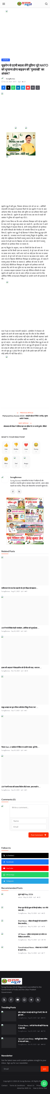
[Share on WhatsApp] (13, 88)
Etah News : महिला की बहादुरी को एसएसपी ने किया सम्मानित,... (32, 922)
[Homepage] (25, 4)
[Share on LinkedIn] (18, 88)
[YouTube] (17, 1000)
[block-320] (25, 521)
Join (44, 1069)
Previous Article (26, 413)
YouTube (9, 868)
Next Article (24, 423)
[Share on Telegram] (23, 88)
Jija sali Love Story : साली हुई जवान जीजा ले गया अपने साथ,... (32, 1040)
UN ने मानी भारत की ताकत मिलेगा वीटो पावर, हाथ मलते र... (21, 786)
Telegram (10, 881)
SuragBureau (16, 477)
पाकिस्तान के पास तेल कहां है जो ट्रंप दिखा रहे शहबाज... (19, 588)
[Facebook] (13, 491)
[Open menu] (4, 4)
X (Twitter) (10, 855)
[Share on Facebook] (3, 88)
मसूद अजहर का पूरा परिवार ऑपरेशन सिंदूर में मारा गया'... (19, 707)
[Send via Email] (28, 88)
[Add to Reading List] (38, 88)
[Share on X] (8, 88)
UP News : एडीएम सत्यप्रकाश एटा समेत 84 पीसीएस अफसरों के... (32, 935)
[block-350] (20, 128)
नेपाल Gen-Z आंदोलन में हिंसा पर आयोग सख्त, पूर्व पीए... (20, 747)
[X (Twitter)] (4, 1000)
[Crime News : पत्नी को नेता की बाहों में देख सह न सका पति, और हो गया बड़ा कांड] (8, 1029)
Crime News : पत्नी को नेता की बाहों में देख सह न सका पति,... (33, 1026)
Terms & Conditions (17, 1085)
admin (20, 897)
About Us (30, 1085)
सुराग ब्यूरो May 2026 (25, 894)
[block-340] (25, 379)
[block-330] (25, 11)
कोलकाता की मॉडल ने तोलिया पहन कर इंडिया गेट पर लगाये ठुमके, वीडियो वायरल (25, 427)
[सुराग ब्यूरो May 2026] (8, 898)
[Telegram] (31, 1000)
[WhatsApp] (24, 1000)
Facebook (9, 862)
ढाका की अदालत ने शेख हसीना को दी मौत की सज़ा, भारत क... (21, 667)
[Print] (33, 88)
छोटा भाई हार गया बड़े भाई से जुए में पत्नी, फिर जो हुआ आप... (32, 1013)
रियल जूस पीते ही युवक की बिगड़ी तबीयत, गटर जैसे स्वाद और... (33, 908)
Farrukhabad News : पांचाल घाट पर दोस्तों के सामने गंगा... (33, 948)
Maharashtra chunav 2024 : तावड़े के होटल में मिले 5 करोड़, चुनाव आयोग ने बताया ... (25, 417)
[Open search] (46, 4)
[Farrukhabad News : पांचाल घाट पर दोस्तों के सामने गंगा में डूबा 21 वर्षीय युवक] (8, 951)
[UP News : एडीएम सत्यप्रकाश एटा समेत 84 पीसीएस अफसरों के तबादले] (8, 938)
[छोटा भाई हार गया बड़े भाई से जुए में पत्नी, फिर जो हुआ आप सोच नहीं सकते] (8, 1016)
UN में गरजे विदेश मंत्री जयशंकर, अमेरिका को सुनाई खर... (20, 628)
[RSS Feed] (19, 491)
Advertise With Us (24, 1088)
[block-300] (25, 178)
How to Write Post (40, 1088)
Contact (4, 1085)
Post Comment (37, 835)
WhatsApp (10, 875)
